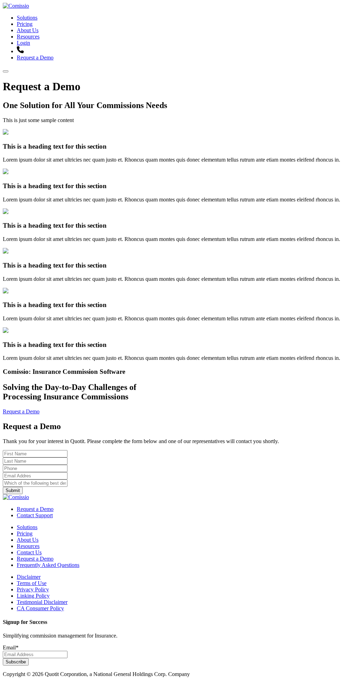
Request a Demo (35, 58)
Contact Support (35, 515)
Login (23, 43)
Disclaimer (29, 577)
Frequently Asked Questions (48, 565)
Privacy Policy (33, 589)
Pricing (25, 24)
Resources (28, 37)
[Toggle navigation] (5, 71)
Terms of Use (31, 583)
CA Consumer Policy (40, 608)
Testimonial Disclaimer (42, 602)
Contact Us (29, 552)
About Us (27, 30)
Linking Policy (33, 596)
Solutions (27, 18)
